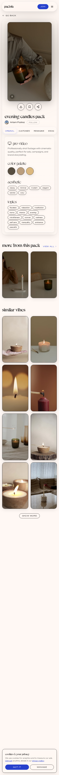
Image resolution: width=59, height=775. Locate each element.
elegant (45, 188)
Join (42, 6)
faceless (13, 208)
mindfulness (15, 217)
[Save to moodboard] (29, 106)
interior (22, 212)
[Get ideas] (24, 273)
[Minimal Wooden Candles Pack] (15, 339)
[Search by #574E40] (11, 171)
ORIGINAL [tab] (9, 131)
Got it (17, 767)
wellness (39, 217)
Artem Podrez (17, 122)
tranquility (26, 222)
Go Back (11, 15)
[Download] (20, 106)
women (28, 217)
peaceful (13, 227)
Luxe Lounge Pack (42, 502)
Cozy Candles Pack (14, 405)
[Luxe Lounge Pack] (44, 486)
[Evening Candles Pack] (15, 275)
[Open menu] (52, 6)
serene (12, 193)
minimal (23, 188)
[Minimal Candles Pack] (44, 339)
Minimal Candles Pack (43, 356)
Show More (29, 516)
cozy (22, 193)
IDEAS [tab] (51, 131)
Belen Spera (11, 358)
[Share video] (38, 106)
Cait (36, 505)
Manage (42, 767)
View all (48, 246)
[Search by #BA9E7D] (21, 171)
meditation (39, 208)
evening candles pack (25, 116)
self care (13, 222)
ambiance (39, 222)
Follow (33, 122)
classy (12, 188)
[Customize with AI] (24, 267)
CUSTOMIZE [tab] (24, 131)
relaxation (26, 208)
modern (34, 188)
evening (33, 212)
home (12, 212)
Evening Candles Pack (15, 291)
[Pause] (12, 96)
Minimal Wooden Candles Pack (19, 356)
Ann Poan (38, 358)
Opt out (8, 761)
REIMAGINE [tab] (39, 131)
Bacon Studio (12, 407)
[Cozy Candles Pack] (15, 388)
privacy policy (38, 761)
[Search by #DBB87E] (30, 171)
